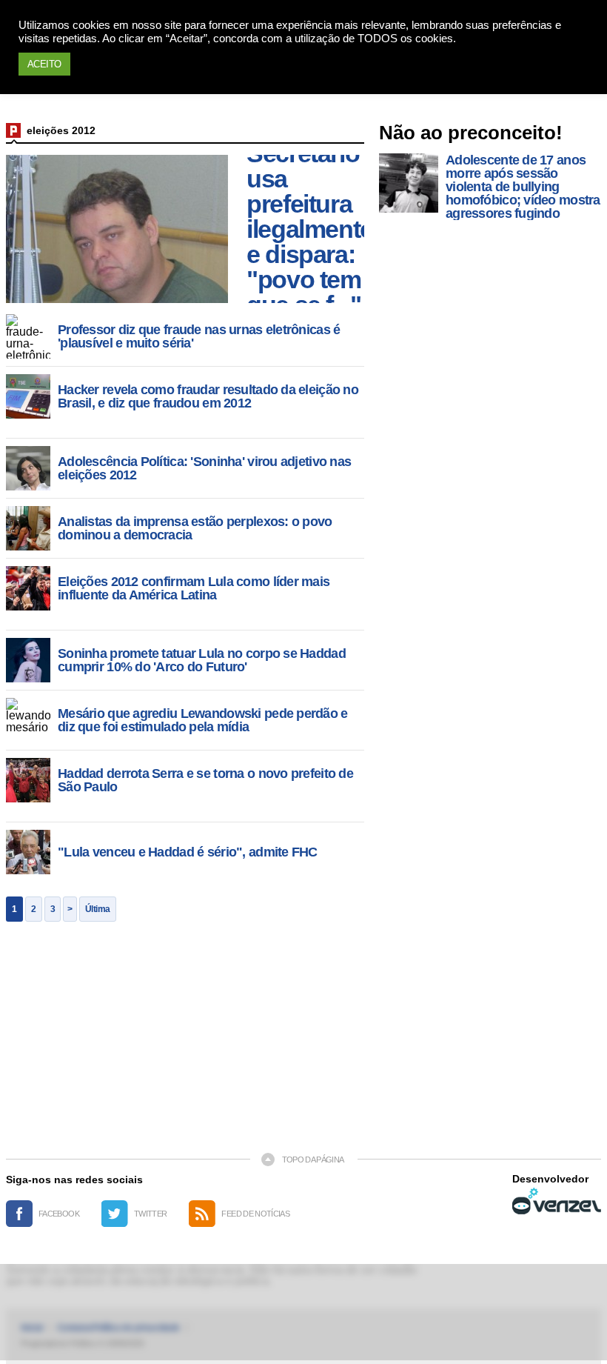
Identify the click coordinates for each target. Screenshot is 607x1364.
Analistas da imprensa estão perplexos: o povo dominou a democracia (195, 528)
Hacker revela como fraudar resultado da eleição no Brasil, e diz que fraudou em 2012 (208, 396)
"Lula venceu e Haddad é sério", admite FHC (188, 852)
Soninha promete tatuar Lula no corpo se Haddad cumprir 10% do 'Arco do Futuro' (202, 660)
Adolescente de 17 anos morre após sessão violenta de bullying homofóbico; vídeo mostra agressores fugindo (523, 186)
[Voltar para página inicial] (13, 130)
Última (97, 909)
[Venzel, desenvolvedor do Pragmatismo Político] (556, 1201)
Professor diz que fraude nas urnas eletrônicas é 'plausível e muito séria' (199, 336)
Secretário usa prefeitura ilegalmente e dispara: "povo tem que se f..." (310, 229)
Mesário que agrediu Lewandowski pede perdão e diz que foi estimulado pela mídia (203, 720)
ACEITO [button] (44, 64)
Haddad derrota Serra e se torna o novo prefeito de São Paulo (205, 780)
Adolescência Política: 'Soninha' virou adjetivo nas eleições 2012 (204, 468)
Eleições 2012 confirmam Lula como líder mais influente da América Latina (193, 588)
